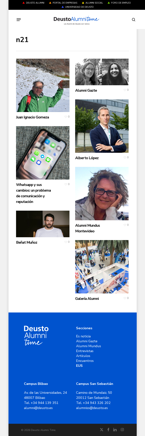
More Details (44, 82)
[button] (19, 19)
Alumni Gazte (86, 341)
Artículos (83, 356)
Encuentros (85, 360)
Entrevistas (84, 351)
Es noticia (83, 336)
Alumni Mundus (88, 346)
